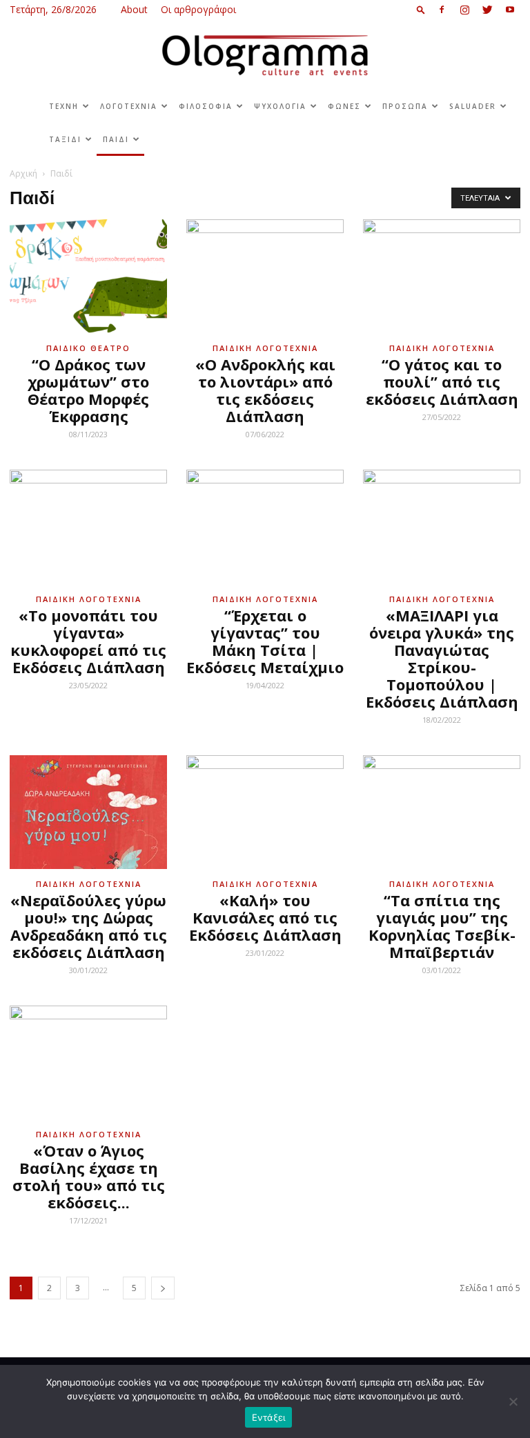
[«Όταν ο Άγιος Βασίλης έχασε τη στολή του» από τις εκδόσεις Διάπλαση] (88, 1062)
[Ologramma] (265, 55)
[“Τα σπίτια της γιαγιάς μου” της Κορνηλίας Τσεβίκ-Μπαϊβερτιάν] (441, 812)
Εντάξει (269, 1417)
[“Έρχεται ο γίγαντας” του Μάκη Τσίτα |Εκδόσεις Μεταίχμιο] (265, 526)
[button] (421, 9)
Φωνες (344, 106)
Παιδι (116, 139)
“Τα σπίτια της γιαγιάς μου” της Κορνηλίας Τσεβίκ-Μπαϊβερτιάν (442, 926)
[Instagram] (464, 9)
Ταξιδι (65, 139)
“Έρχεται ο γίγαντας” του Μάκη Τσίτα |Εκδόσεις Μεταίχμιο (265, 641)
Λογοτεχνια (128, 106)
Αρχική (23, 173)
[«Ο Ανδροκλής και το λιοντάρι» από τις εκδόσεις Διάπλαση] (265, 276)
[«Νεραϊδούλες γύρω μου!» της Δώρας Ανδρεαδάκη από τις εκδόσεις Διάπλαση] (88, 812)
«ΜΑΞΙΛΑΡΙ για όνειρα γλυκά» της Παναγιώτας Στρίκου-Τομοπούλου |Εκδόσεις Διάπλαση (442, 658)
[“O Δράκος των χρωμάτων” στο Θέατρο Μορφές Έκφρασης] (88, 276)
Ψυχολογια (280, 106)
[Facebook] (441, 9)
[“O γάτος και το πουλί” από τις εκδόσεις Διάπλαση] (441, 276)
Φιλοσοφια (206, 106)
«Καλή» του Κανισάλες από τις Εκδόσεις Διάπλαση (265, 917)
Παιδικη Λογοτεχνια (265, 348)
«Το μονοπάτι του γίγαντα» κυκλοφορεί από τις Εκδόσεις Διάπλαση (88, 641)
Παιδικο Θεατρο (88, 348)
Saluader (472, 106)
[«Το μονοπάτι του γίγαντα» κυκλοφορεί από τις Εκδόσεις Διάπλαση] (88, 526)
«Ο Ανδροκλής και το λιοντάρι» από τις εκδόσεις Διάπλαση (265, 390)
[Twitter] (487, 9)
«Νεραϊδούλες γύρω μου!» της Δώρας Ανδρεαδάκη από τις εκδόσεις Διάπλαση (88, 926)
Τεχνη (64, 106)
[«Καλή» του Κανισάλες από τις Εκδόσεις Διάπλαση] (265, 812)
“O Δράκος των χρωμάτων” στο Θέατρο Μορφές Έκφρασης (88, 390)
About (134, 9)
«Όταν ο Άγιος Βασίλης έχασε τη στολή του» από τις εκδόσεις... (88, 1176)
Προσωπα (405, 106)
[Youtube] (510, 9)
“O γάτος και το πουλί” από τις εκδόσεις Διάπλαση (442, 381)
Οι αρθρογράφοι (198, 9)
